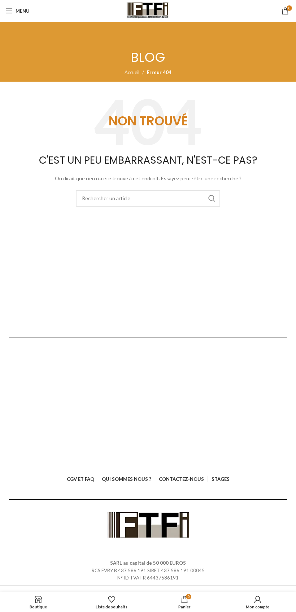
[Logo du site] (148, 11)
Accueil (132, 72)
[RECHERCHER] (212, 198)
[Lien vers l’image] (148, 524)
